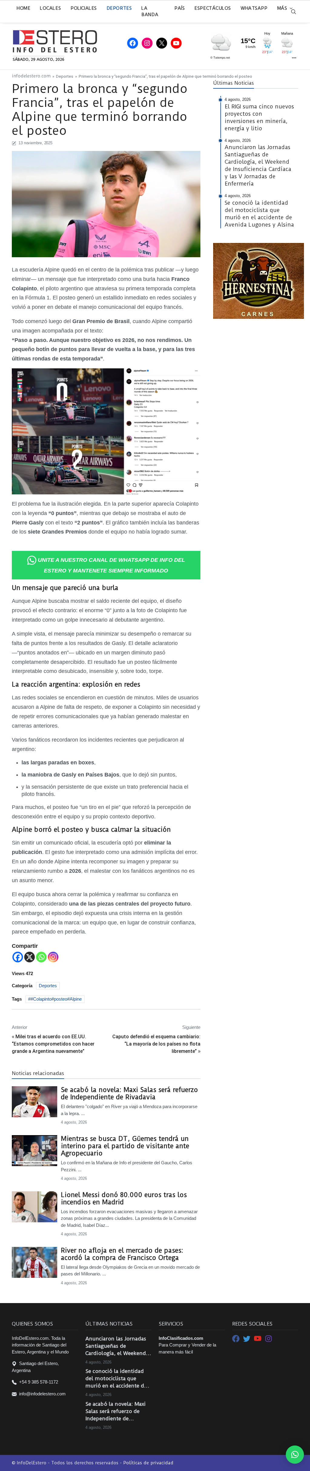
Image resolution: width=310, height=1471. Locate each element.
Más (282, 8)
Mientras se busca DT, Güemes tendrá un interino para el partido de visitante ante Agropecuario (125, 1146)
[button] (295, 1454)
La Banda (149, 11)
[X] (29, 957)
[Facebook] (17, 957)
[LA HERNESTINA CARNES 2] (258, 280)
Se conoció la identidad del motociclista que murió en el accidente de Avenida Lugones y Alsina (117, 1378)
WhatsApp (254, 8)
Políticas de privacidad (148, 1463)
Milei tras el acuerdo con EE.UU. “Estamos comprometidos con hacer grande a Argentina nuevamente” (53, 1044)
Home (23, 8)
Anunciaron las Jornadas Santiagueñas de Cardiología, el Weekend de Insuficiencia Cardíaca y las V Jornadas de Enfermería (117, 1346)
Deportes (119, 8)
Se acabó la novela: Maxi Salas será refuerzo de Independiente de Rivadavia (129, 1093)
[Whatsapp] (41, 957)
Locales (50, 8)
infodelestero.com (31, 76)
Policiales (84, 8)
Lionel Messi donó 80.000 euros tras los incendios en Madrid (124, 1198)
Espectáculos (212, 8)
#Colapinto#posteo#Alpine (56, 999)
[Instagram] (53, 957)
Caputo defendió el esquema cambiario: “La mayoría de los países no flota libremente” (156, 1044)
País (179, 8)
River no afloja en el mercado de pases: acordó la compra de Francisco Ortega (122, 1254)
